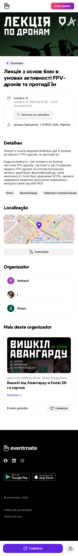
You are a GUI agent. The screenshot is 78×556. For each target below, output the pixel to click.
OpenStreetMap (52, 242)
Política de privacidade (18, 510)
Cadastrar (36, 548)
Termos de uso (13, 516)
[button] (39, 225)
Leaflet (36, 242)
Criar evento (62, 6)
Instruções (41, 251)
